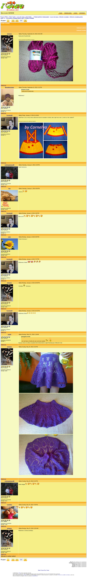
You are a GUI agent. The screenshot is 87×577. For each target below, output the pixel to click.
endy (9, 237)
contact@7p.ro (35, 575)
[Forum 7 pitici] (12, 10)
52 (13, 20)
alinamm (9, 33)
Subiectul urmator (81, 30)
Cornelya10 (9, 115)
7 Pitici (19, 572)
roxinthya (9, 504)
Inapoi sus (3, 85)
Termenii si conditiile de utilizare (64, 574)
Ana (9, 188)
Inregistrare (82, 12)
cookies (24, 574)
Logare (75, 12)
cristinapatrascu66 (9, 165)
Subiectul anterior (81, 28)
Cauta (60, 12)
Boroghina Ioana (9, 87)
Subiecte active (67, 12)
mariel (9, 334)
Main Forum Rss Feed (43, 570)
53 (17, 20)
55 (25, 20)
